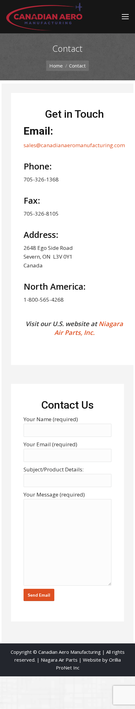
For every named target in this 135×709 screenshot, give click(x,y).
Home (56, 65)
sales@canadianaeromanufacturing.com (74, 145)
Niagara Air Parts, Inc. (88, 328)
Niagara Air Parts (59, 660)
